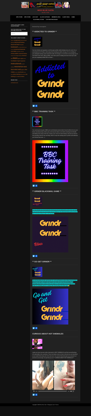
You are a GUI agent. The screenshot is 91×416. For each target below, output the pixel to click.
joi (23, 63)
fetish (15, 58)
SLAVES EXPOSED (45, 17)
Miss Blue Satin (45, 10)
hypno (19, 61)
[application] (53, 377)
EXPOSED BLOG (14, 82)
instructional (16, 64)
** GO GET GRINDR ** (41, 262)
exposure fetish (13, 55)
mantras (12, 66)
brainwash (14, 47)
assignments (17, 40)
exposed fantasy (23, 53)
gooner (24, 58)
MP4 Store (19, 17)
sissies (16, 72)
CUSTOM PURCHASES (52, 19)
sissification (21, 72)
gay (22, 58)
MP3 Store (27, 17)
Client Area (66, 17)
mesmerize (18, 67)
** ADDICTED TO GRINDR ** (44, 32)
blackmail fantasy (20, 42)
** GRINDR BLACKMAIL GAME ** (46, 191)
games (19, 58)
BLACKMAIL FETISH (38, 19)
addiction (12, 40)
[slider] (52, 391)
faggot (17, 55)
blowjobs (22, 44)
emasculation (15, 53)
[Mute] (71, 391)
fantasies (20, 55)
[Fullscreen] (73, 391)
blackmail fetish (15, 44)
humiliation (14, 61)
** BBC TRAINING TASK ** (43, 111)
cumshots (18, 51)
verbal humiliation (20, 76)
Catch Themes (55, 404)
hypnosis (23, 61)
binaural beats (24, 40)
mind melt (17, 69)
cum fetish (13, 51)
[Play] (34, 391)
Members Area (56, 17)
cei (18, 47)
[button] (53, 376)
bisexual (12, 42)
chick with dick (22, 47)
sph (16, 76)
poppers (22, 69)
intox (22, 63)
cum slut (22, 51)
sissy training (16, 74)
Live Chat (35, 17)
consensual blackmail (19, 49)
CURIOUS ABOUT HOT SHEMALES (47, 334)
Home (73, 17)
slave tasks (23, 74)
